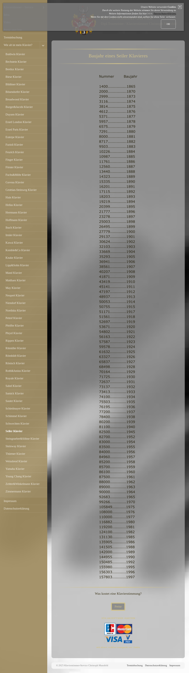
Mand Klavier (14, 272)
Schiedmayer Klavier (18, 408)
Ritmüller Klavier (16, 348)
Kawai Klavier (14, 242)
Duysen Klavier (15, 114)
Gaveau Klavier (15, 182)
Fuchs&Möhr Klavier (18, 174)
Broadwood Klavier (17, 99)
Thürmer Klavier (15, 453)
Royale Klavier (14, 378)
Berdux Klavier (15, 69)
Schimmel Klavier (16, 416)
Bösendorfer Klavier (17, 91)
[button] (118, 607)
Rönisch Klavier (15, 363)
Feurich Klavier (15, 152)
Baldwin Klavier (15, 54)
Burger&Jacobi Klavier (19, 106)
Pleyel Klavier (14, 333)
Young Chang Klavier (18, 476)
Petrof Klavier (14, 318)
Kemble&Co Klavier (18, 250)
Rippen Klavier (14, 340)
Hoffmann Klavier (16, 220)
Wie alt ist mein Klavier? (18, 45)
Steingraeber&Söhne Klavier (22, 438)
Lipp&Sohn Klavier (17, 265)
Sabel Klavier (13, 385)
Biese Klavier (13, 76)
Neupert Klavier (15, 295)
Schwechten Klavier (17, 423)
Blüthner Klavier (15, 84)
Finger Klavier (14, 159)
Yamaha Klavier (15, 468)
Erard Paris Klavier (17, 129)
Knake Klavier (14, 257)
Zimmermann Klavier (18, 491)
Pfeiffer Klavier (15, 325)
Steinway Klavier (16, 446)
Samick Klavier (15, 393)
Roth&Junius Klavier (18, 370)
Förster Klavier (14, 167)
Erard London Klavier (18, 122)
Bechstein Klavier (16, 61)
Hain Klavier (13, 197)
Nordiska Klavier (16, 310)
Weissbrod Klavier (16, 461)
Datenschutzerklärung (16, 508)
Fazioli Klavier (14, 144)
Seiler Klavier (14, 431)
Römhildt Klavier (16, 355)
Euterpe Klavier (15, 137)
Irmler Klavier (14, 235)
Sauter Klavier (14, 401)
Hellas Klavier (14, 204)
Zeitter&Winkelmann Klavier (22, 483)
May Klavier (13, 287)
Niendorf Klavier (15, 303)
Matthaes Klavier (15, 280)
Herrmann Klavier (16, 212)
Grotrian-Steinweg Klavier (21, 189)
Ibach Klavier (13, 227)
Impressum (10, 501)
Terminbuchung (13, 37)
